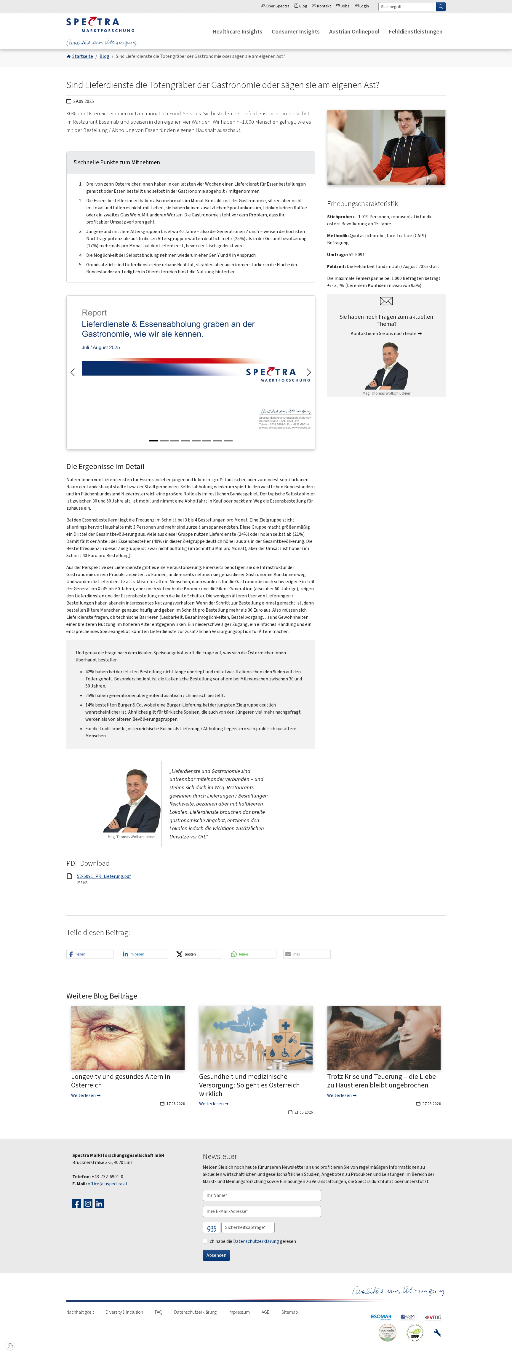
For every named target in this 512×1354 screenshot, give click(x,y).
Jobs (345, 6)
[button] (90, 954)
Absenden (216, 1255)
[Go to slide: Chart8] (228, 440)
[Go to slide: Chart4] (185, 440)
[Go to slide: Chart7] (217, 440)
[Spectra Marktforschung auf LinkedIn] (100, 1203)
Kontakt (323, 6)
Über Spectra (277, 6)
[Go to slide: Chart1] (153, 441)
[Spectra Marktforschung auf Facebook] (77, 1203)
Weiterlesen (83, 1095)
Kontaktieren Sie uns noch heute (384, 333)
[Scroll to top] (499, 1341)
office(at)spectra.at (108, 1184)
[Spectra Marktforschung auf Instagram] (89, 1203)
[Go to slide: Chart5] (196, 440)
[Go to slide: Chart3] (174, 440)
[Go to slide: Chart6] (206, 440)
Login (364, 6)
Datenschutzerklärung (256, 1241)
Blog (302, 6)
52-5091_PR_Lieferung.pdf (104, 876)
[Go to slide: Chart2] (164, 440)
